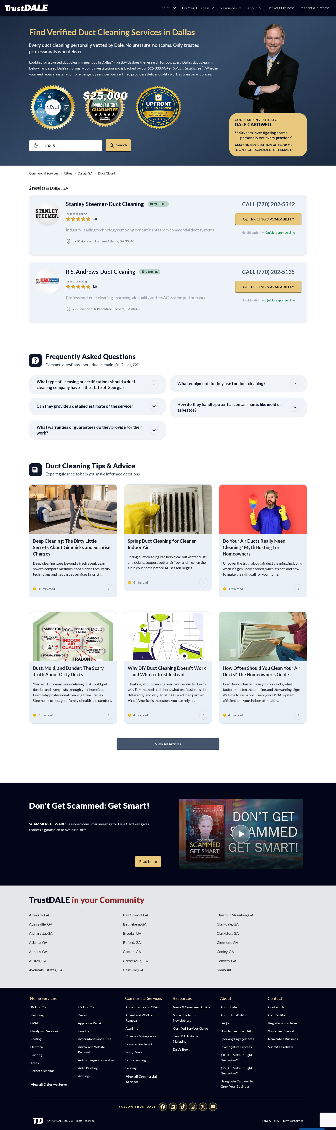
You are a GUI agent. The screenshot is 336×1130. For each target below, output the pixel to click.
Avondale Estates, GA (46, 970)
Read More (148, 861)
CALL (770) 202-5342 (268, 204)
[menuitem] (49, 1015)
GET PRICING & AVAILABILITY (268, 219)
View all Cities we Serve (49, 1084)
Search (121, 145)
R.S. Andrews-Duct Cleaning (101, 271)
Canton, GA (132, 951)
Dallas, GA (85, 173)
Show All (224, 970)
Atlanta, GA (38, 942)
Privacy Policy (270, 1120)
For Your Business (196, 8)
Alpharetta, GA (41, 933)
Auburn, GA (38, 951)
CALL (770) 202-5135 (268, 271)
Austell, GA (38, 960)
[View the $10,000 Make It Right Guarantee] (106, 107)
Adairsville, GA (40, 924)
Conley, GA (225, 951)
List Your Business (280, 8)
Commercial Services (44, 173)
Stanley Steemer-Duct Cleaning (105, 204)
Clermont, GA (227, 942)
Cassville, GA (133, 970)
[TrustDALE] (26, 8)
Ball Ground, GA (135, 915)
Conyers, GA (226, 960)
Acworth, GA (39, 915)
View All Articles (168, 744)
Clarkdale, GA (228, 924)
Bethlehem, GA (135, 924)
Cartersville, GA (135, 960)
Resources (228, 8)
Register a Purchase (314, 8)
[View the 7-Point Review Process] (53, 107)
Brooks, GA (132, 933)
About (252, 8)
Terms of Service (293, 1120)
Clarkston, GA (228, 933)
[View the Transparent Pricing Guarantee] (159, 107)
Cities (68, 173)
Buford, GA (132, 942)
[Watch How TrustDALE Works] (241, 834)
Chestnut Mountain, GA (235, 915)
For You (165, 8)
